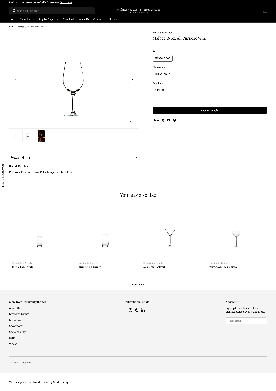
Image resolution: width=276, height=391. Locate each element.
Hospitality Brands (162, 32)
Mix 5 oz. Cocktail (154, 267)
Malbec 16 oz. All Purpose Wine (31, 27)
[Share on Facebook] (168, 120)
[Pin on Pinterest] (174, 120)
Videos (13, 344)
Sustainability (17, 332)
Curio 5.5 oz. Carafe (89, 267)
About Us (14, 308)
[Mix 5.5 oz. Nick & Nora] (236, 231)
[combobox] (52, 10)
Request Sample (209, 110)
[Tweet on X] (163, 120)
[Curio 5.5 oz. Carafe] (105, 231)
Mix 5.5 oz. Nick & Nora (223, 267)
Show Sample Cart (3, 176)
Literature (15, 320)
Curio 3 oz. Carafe (22, 267)
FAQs (12, 338)
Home (12, 27)
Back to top (138, 284)
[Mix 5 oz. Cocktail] (170, 231)
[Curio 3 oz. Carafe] (39, 231)
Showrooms (16, 326)
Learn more (66, 2)
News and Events (19, 314)
